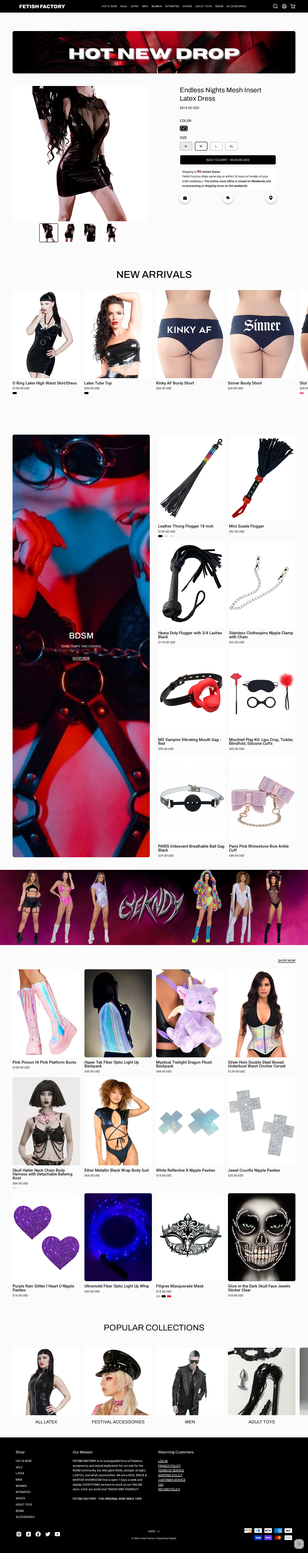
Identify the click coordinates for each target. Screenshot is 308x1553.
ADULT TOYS (24, 1504)
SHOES (20, 1498)
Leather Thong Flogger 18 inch (186, 526)
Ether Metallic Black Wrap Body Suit (116, 1171)
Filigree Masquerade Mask (180, 1286)
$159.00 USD (21, 388)
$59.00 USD (92, 388)
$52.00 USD (236, 531)
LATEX (20, 1473)
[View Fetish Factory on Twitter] (48, 1534)
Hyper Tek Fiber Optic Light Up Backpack (111, 1064)
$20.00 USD (163, 388)
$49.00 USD (236, 855)
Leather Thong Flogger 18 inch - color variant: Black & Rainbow (166, 536)
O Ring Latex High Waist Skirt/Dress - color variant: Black (15, 393)
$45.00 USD (236, 749)
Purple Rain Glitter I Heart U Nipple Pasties (43, 1288)
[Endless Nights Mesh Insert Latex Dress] (48, 232)
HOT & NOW (23, 1461)
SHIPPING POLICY (170, 1475)
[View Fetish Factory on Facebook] (38, 1534)
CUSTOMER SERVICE (172, 1480)
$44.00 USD (163, 1071)
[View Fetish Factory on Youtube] (57, 1534)
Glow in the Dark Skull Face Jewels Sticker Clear (259, 1288)
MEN (19, 1479)
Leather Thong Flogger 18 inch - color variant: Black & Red (171, 536)
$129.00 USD (236, 1071)
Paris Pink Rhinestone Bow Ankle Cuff (259, 848)
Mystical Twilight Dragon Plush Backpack (184, 1064)
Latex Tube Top (98, 383)
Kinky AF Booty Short (175, 383)
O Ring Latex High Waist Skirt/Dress (45, 383)
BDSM (20, 1511)
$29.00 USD (165, 855)
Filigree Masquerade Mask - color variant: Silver (158, 1296)
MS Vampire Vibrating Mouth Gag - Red (189, 742)
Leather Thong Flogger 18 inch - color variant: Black (160, 536)
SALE (19, 1467)
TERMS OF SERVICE (171, 1470)
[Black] (184, 128)
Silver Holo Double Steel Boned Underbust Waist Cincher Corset (256, 1064)
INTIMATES (23, 1492)
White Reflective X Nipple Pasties (185, 1171)
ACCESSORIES (25, 1517)
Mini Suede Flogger (246, 526)
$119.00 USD (166, 642)
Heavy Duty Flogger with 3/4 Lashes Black (190, 635)
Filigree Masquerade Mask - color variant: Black (164, 1296)
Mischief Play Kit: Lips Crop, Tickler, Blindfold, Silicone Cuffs (261, 742)
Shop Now (154, 407)
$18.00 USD (235, 1295)
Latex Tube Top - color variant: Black (86, 393)
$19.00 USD (163, 1291)
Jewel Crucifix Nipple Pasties (254, 1171)
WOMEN (21, 1486)
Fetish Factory (147, 1538)
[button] (109, 6)
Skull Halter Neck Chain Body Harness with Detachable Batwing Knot (42, 1174)
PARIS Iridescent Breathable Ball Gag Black (191, 848)
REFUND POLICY (169, 1489)
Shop (20, 1452)
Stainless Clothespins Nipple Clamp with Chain (261, 635)
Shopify (172, 1538)
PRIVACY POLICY (169, 1466)
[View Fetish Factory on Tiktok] (28, 1534)
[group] (154, 344)
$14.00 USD (163, 1175)
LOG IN (163, 1461)
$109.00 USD (166, 531)
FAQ (161, 1485)
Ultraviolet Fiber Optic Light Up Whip (116, 1286)
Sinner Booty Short (245, 383)
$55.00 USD (92, 1071)
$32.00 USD (236, 642)
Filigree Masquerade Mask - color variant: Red (169, 1296)
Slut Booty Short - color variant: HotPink (302, 393)
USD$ (151, 1531)
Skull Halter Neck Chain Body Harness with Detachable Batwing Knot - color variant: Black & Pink (15, 1188)
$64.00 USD (92, 1175)
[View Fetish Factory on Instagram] (19, 1534)
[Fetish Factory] (43, 6)
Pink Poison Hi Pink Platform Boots (44, 1062)
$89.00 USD (20, 1183)
